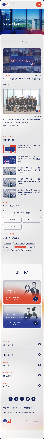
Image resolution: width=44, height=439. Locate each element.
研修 (7, 250)
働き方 (31, 247)
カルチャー (31, 220)
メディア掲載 (27, 250)
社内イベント (24, 42)
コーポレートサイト (10, 412)
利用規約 (27, 408)
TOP (3, 11)
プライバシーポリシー (11, 408)
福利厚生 (15, 250)
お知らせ (12, 227)
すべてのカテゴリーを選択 (22, 213)
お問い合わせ (27, 412)
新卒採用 (8, 243)
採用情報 (12, 220)
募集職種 (30, 243)
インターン (9, 247)
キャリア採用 (19, 243)
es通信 (9, 11)
